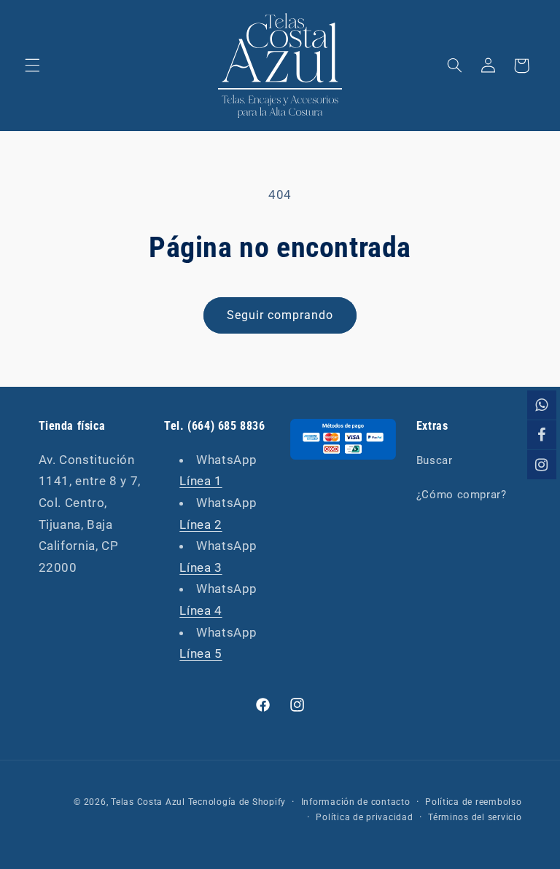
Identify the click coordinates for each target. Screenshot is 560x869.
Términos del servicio (474, 817)
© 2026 (90, 802)
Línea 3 (200, 567)
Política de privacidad (364, 817)
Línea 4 (200, 610)
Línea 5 (200, 653)
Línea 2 (200, 524)
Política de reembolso (473, 802)
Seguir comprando (280, 315)
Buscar (434, 460)
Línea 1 (200, 480)
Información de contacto (356, 802)
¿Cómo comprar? (461, 494)
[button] (32, 65)
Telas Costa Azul (148, 802)
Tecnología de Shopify (237, 802)
